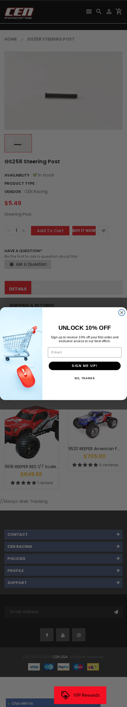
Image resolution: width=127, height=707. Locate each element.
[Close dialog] (121, 312)
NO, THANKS (85, 378)
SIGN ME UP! (84, 365)
